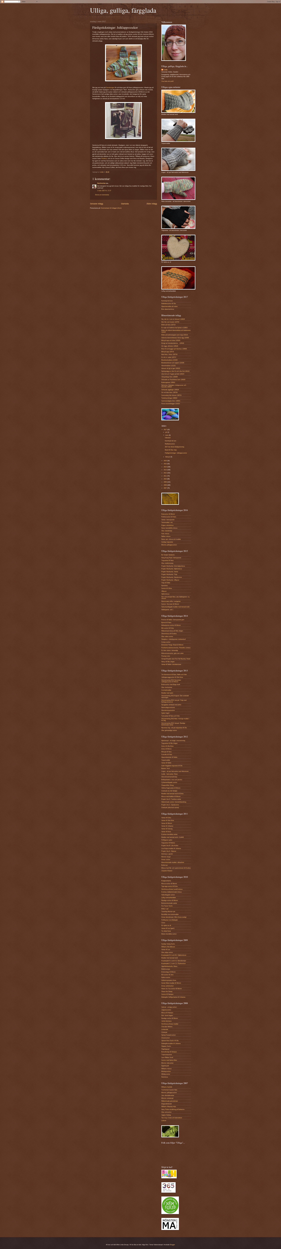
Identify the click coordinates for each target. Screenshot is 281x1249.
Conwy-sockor (165, 642)
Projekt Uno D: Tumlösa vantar (171, 799)
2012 (165, 473)
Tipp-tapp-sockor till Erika (169, 886)
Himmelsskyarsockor (168, 710)
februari (167, 457)
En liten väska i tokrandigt (169, 650)
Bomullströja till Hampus (169, 1052)
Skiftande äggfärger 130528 (170, 390)
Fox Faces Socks (167, 906)
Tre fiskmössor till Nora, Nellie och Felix (174, 674)
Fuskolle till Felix (166, 754)
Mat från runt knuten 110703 (170, 322)
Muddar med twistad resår (169, 958)
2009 (165, 482)
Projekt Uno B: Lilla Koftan (169, 845)
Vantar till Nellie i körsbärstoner (171, 664)
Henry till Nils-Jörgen (168, 661)
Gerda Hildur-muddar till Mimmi (171, 983)
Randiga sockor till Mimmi (169, 900)
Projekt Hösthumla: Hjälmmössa (171, 569)
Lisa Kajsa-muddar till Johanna (171, 848)
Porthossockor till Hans (168, 517)
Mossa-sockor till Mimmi (169, 883)
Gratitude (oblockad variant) (170, 807)
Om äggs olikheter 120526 (169, 346)
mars (167, 435)
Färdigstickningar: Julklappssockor (176, 453)
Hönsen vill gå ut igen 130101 (170, 368)
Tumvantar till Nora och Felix (170, 716)
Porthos (104, 158)
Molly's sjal (164, 909)
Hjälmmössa (165, 594)
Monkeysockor (166, 1071)
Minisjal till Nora (166, 752)
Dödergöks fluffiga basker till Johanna (173, 997)
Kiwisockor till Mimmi (168, 514)
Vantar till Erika (166, 817)
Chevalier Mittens (166, 1026)
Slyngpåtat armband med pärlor (171, 705)
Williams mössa (166, 1068)
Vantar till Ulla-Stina (167, 820)
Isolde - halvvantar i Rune (169, 774)
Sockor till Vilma (166, 588)
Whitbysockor (165, 1074)
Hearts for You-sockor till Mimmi (171, 988)
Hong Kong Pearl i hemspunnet (171, 558)
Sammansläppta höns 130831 (170, 401)
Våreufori (168, 438)
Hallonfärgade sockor (168, 895)
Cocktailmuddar (166, 690)
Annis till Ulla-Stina (167, 746)
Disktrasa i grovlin (167, 854)
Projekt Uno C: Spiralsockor (170, 805)
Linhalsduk (164, 1029)
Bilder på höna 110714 (168, 325)
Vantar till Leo (165, 949)
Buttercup (164, 865)
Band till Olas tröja (171, 450)
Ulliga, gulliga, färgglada (123, 10)
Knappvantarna (166, 881)
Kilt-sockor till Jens (167, 975)
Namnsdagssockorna (168, 707)
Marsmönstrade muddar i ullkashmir (172, 862)
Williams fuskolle (166, 1087)
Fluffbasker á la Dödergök (169, 920)
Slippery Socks (166, 1046)
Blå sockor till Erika (167, 628)
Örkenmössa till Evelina (169, 633)
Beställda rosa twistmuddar (170, 914)
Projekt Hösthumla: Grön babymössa (173, 566)
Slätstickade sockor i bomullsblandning (173, 802)
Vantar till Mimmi (166, 823)
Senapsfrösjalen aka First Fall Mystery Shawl (175, 659)
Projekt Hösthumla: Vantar (169, 571)
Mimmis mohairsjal (167, 1098)
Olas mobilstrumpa (167, 563)
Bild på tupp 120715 (167, 351)
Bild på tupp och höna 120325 (170, 340)
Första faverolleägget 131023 (170, 403)
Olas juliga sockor (167, 952)
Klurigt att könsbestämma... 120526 (172, 343)
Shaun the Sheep (166, 991)
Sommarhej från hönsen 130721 (171, 395)
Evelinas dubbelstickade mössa (171, 892)
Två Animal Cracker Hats (169, 1090)
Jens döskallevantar (167, 1095)
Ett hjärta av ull (166, 925)
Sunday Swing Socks (168, 944)
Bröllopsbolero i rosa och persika (171, 779)
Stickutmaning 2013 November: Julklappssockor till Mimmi (171, 681)
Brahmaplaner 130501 (168, 382)
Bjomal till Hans (166, 622)
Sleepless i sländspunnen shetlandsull (173, 639)
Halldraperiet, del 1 (167, 609)
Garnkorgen (110, 87)
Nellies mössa (165, 536)
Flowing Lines (165, 656)
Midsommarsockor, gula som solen (172, 653)
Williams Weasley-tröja (168, 1106)
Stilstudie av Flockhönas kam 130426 (173, 379)
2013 (165, 470)
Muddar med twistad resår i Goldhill (172, 837)
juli (166, 432)
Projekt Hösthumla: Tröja (169, 574)
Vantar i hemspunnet (167, 519)
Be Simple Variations (168, 555)
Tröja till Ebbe (165, 583)
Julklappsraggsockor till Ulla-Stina (172, 677)
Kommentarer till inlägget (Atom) (111, 208)
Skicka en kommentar (102, 195)
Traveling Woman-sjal (168, 911)
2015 (165, 464)
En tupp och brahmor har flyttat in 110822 (174, 327)
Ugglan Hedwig (166, 1115)
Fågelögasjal (165, 1049)
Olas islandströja (166, 531)
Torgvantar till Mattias (168, 843)
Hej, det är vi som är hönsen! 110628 (173, 319)
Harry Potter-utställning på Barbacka (172, 1109)
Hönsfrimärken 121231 (168, 365)
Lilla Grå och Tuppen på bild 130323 (172, 374)
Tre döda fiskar (166, 931)
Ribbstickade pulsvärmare (169, 1101)
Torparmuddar (165, 760)
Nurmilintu (164, 585)
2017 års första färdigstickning (174, 447)
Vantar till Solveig (166, 829)
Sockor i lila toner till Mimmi (170, 604)
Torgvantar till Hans (167, 560)
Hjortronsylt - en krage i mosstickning (173, 740)
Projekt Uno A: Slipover (168, 851)
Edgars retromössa (167, 525)
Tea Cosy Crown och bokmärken (171, 1118)
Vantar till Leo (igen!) (167, 928)
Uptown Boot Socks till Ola (169, 1040)
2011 (165, 476)
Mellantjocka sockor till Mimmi (171, 625)
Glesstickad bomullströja (169, 777)
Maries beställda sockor (169, 934)
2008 (165, 485)
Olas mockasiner (166, 687)
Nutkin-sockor (165, 977)
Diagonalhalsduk (166, 1104)
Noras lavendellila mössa (169, 528)
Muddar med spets (167, 693)
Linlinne (163, 1120)
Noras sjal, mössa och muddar (171, 539)
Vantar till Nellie (166, 763)
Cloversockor (165, 1038)
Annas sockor (165, 859)
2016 (165, 460)
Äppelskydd (165, 1066)
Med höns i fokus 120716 (169, 354)
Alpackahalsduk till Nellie (169, 757)
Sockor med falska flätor (169, 1060)
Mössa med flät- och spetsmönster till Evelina (176, 868)
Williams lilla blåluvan (168, 947)
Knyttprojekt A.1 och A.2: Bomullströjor (173, 961)
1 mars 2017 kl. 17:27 (104, 190)
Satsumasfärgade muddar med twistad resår (175, 607)
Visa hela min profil (167, 81)
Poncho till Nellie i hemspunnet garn (172, 619)
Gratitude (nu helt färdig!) (169, 791)
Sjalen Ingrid (165, 713)
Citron (163, 923)
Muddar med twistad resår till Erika (172, 793)
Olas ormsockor (166, 1112)
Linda (165, 70)
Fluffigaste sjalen (166, 840)
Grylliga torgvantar (167, 542)
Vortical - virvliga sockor (169, 1007)
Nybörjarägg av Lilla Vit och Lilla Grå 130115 (175, 371)
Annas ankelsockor (167, 986)
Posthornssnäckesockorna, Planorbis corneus (176, 648)
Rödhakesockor (170, 444)
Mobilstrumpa (165, 969)
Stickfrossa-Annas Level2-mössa (171, 889)
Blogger (172, 1244)
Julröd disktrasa (166, 1021)
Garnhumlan (101, 183)
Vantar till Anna (166, 831)
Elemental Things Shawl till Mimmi (172, 645)
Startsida (125, 204)
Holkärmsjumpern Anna (168, 980)
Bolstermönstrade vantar (169, 903)
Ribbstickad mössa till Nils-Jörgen (172, 631)
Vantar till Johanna (167, 826)
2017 (165, 429)
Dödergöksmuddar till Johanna (171, 1043)
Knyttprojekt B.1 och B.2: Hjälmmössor (173, 955)
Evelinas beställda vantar (169, 834)
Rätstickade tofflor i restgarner (171, 601)
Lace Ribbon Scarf (167, 1057)
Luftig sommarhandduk (168, 897)
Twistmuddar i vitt (167, 522)
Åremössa (164, 1077)
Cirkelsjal (164, 1032)
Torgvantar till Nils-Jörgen (169, 743)
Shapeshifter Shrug (167, 785)
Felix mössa (165, 533)
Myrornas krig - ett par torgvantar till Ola (174, 728)
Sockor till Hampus (167, 994)
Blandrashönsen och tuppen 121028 (172, 363)
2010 (165, 479)
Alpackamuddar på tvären (169, 306)
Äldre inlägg (152, 204)
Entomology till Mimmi (168, 972)
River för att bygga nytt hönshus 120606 (174, 349)
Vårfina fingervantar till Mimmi (170, 788)
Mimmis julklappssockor (169, 545)
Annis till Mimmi (166, 749)
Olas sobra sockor (167, 636)
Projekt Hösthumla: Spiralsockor (171, 577)
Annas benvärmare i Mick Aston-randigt (173, 917)
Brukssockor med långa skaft (170, 684)
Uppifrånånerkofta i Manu (169, 966)
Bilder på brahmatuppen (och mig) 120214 (174, 335)
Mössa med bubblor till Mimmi (170, 796)
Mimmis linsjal (165, 857)
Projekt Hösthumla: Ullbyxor (170, 580)
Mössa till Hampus (167, 1013)
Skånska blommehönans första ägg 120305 (175, 338)
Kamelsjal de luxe (167, 301)
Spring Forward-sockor (168, 1035)
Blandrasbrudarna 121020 (169, 360)
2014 (165, 467)
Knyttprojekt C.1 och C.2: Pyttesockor (173, 963)
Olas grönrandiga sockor (169, 730)
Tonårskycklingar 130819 (169, 398)
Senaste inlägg (96, 204)
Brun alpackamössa (167, 309)
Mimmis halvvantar (167, 1063)
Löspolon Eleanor (166, 871)
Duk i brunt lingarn (167, 1015)
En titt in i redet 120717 (168, 357)
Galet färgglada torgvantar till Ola (171, 766)
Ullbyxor (164, 591)
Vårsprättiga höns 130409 (169, 377)
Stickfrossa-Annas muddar (169, 1024)
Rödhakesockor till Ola (168, 303)
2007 (165, 488)
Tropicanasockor (166, 1054)
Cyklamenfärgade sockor (169, 782)
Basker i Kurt (165, 768)
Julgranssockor (166, 1010)
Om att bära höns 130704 (169, 392)
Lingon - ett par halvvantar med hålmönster (175, 771)
